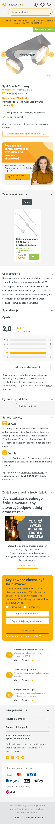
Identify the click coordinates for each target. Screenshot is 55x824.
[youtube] (22, 757)
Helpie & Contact (15, 719)
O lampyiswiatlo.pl (16, 710)
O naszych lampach (17, 727)
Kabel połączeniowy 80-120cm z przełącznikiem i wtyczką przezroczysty (27, 242)
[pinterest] (17, 757)
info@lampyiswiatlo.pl (32, 472)
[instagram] (12, 757)
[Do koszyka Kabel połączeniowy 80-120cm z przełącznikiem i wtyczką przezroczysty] (34, 257)
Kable (27, 202)
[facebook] (7, 757)
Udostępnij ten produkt (18, 93)
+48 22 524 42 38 (28, 476)
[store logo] (13, 5)
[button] (27, 22)
